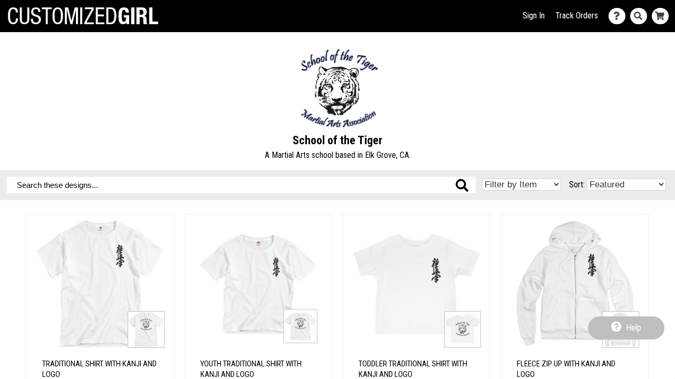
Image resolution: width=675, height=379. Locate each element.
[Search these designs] (461, 185)
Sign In (534, 16)
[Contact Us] (619, 16)
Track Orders (576, 16)
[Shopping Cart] (662, 16)
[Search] (641, 16)
